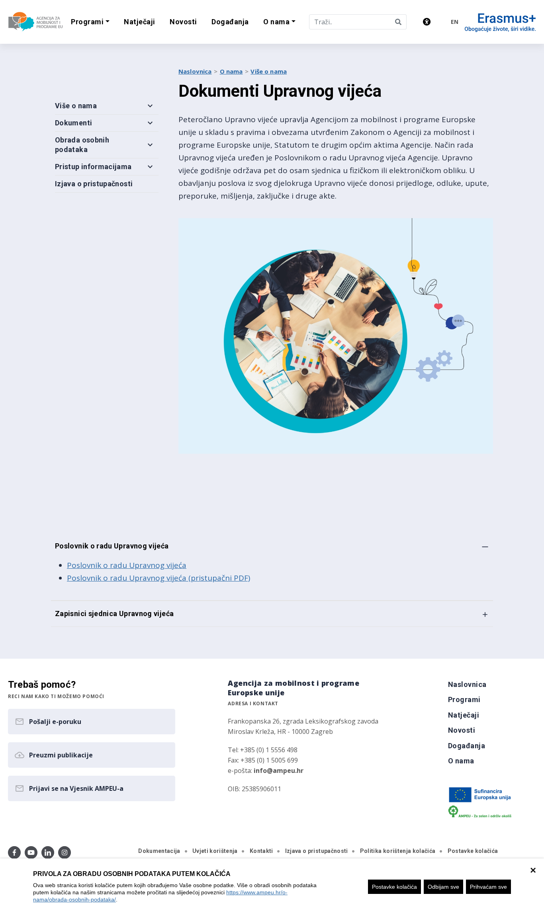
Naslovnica (195, 71)
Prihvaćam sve (488, 887)
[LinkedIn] (47, 852)
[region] (272, 886)
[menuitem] (139, 22)
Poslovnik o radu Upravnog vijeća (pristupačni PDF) (158, 578)
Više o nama (268, 71)
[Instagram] (64, 852)
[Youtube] (31, 852)
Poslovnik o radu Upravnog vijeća (126, 565)
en (454, 21)
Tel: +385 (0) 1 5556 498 (262, 749)
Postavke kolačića (394, 887)
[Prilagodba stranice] (426, 21)
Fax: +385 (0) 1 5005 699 (263, 760)
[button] (90, 22)
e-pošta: (265, 770)
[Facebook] (14, 852)
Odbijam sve (443, 887)
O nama (231, 71)
